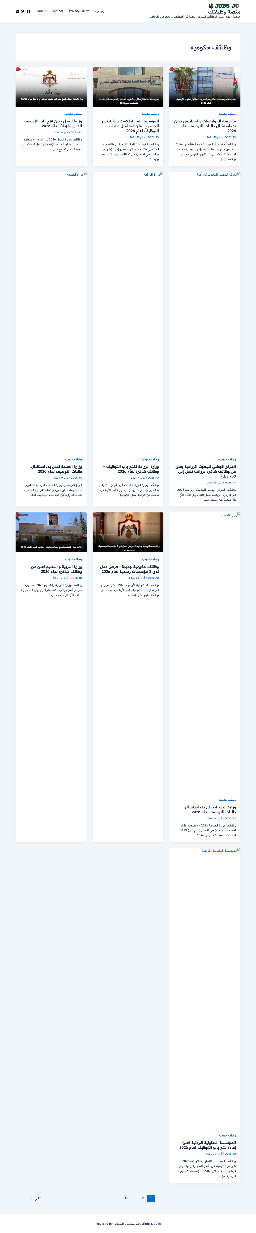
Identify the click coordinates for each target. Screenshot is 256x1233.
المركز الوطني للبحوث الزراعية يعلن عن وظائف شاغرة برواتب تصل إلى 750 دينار (205, 471)
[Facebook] (28, 11)
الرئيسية (100, 11)
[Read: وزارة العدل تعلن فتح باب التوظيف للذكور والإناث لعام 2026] (51, 86)
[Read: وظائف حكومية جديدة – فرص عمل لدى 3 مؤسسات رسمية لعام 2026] (128, 532)
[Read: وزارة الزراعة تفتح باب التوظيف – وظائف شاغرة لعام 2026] (128, 312)
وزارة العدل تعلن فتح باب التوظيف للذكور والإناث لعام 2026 (53, 123)
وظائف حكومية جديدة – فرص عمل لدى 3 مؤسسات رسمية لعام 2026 (129, 569)
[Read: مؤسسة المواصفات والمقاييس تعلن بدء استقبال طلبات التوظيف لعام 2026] (204, 86)
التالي (36, 1198)
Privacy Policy (79, 11)
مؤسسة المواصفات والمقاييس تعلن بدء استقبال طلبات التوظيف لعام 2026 (205, 126)
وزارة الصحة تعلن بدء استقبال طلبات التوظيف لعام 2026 (56, 469)
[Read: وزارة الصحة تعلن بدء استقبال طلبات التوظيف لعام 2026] (51, 312)
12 (126, 1198)
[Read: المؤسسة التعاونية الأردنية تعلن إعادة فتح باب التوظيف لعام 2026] (204, 988)
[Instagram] (17, 11)
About (41, 11)
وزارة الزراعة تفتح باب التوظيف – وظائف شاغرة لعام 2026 (131, 469)
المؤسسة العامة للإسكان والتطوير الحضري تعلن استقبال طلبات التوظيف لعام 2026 (130, 126)
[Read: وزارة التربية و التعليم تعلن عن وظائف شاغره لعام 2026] (51, 532)
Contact (57, 11)
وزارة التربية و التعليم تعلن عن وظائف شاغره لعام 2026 (56, 569)
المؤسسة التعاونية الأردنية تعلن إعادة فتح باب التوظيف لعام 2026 (207, 1145)
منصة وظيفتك (224, 12)
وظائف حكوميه (227, 113)
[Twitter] (23, 11)
